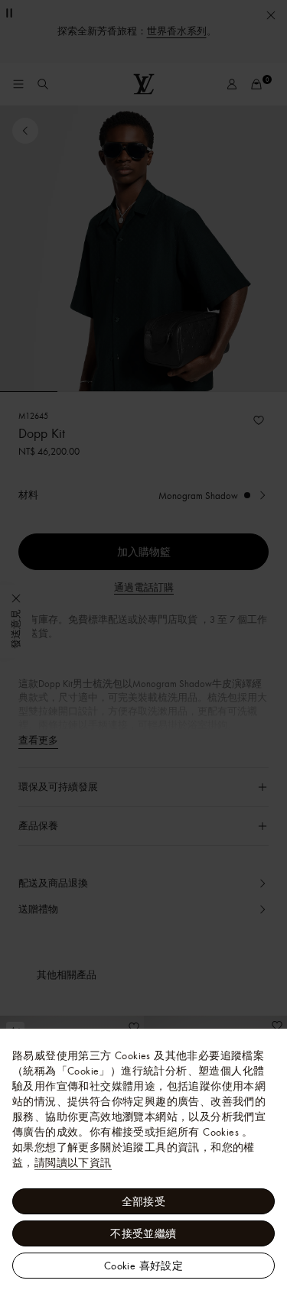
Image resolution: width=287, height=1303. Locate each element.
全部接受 (144, 1201)
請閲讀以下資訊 (73, 1162)
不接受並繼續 (143, 1233)
